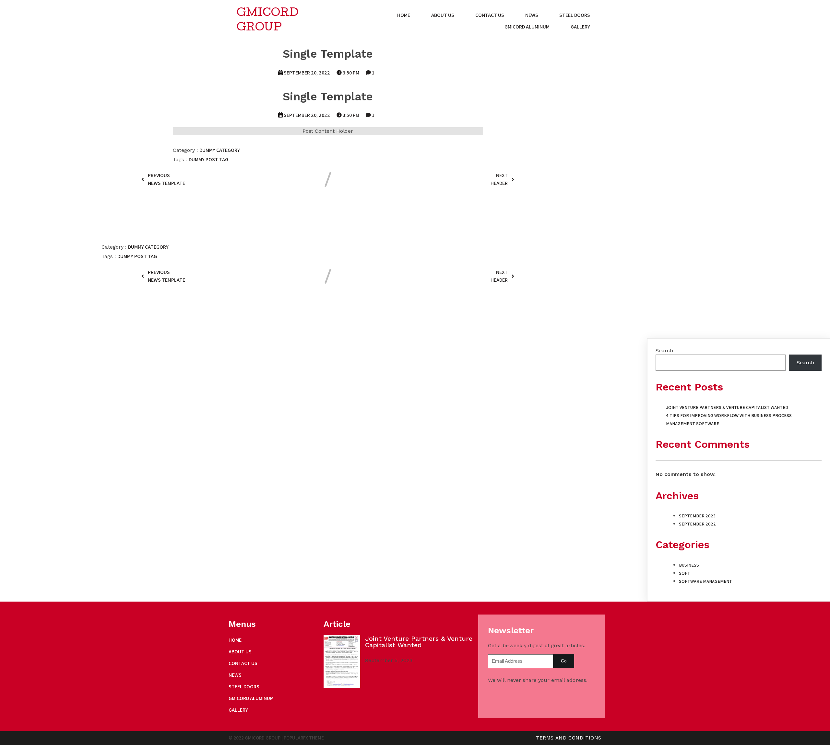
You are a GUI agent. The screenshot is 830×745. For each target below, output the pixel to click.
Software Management (705, 581)
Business (689, 565)
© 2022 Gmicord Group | (256, 738)
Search (664, 350)
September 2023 (697, 516)
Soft (684, 573)
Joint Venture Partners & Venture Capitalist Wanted (727, 407)
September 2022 (697, 524)
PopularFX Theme (304, 738)
